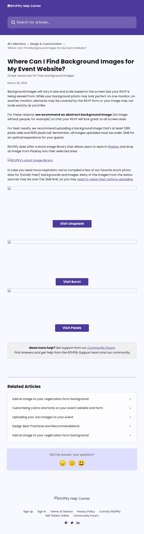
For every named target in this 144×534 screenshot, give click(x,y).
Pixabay (113, 147)
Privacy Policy (86, 511)
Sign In (42, 511)
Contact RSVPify (110, 511)
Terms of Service (61, 511)
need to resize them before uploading (105, 179)
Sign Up (28, 511)
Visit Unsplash (72, 223)
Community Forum (101, 348)
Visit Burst (72, 281)
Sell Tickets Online (57, 516)
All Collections (17, 44)
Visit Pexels (72, 328)
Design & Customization (46, 44)
